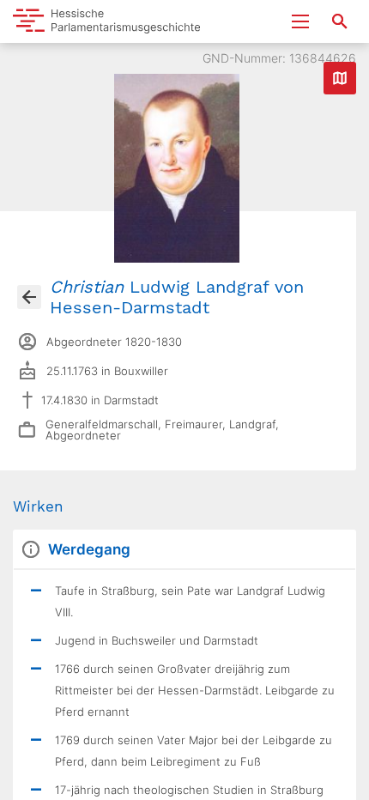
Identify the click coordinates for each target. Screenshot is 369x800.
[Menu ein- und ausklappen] (300, 21)
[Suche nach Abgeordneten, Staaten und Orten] (340, 21)
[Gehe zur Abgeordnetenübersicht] (29, 297)
